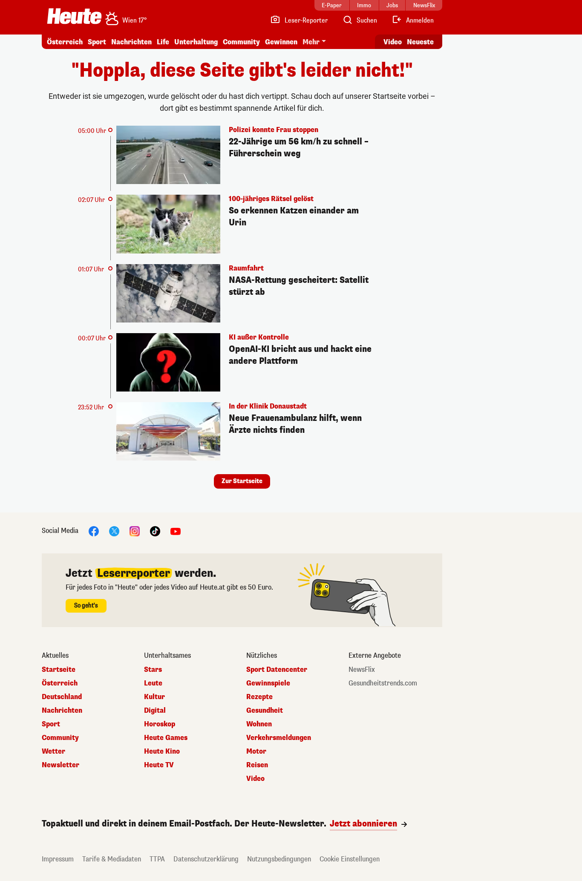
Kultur (154, 697)
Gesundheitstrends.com (383, 683)
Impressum (58, 859)
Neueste (420, 41)
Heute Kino (162, 751)
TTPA (157, 859)
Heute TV (159, 765)
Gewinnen (281, 41)
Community (241, 41)
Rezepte (259, 697)
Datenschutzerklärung (206, 859)
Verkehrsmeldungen (278, 738)
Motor (256, 751)
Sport (97, 41)
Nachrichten (62, 710)
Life (163, 41)
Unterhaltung (196, 41)
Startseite (58, 669)
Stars (153, 669)
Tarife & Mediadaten (111, 859)
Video (392, 41)
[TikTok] (155, 531)
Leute (153, 683)
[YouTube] (175, 531)
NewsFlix (362, 669)
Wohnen (259, 724)
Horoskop (159, 724)
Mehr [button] (311, 41)
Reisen (257, 765)
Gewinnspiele (268, 683)
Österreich (65, 41)
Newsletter (60, 765)
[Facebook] (94, 531)
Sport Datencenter (276, 669)
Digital (155, 710)
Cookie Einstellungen (350, 859)
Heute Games (165, 738)
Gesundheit (264, 710)
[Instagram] (135, 531)
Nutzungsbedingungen (279, 859)
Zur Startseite (242, 481)
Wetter (53, 751)
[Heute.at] (74, 16)
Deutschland (62, 697)
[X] (114, 531)
